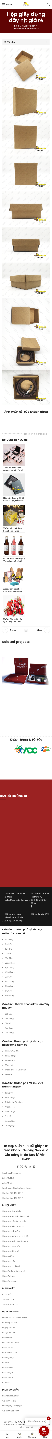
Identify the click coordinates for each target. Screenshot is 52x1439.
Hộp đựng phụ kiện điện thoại (15, 1216)
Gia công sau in (9, 1400)
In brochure (7, 1377)
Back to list (26, 630)
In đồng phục (8, 1357)
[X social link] (21, 1166)
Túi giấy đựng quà (10, 1304)
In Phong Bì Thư (9, 1322)
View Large (47, 648)
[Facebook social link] (17, 1166)
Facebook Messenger (12, 1173)
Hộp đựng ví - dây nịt (11, 1266)
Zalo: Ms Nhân (8, 1178)
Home (16, 26)
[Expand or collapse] (46, 42)
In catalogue (7, 1372)
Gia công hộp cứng (10, 1410)
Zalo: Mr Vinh (8, 1183)
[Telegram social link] (34, 1166)
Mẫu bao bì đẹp (28, 26)
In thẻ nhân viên (9, 1352)
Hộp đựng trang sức (11, 1246)
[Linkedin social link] (30, 1166)
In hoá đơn (7, 1337)
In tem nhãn (7, 1367)
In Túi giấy (7, 1294)
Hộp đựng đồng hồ (10, 1251)
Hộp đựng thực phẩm (11, 1211)
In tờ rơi (6, 1382)
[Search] (48, 4)
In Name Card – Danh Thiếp (14, 1317)
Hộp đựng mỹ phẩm (11, 1231)
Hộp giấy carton (9, 1281)
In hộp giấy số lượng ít (12, 1405)
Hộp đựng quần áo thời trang (15, 1241)
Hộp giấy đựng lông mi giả (13, 1271)
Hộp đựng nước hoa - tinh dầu (15, 1236)
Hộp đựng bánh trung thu (13, 1226)
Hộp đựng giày (8, 1261)
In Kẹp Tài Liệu (8, 1332)
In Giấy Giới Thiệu (10, 1342)
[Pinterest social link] (26, 1166)
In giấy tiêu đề (8, 1327)
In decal (5, 1362)
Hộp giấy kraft (8, 1276)
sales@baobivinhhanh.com (19, 1188)
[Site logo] (26, 4)
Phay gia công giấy (10, 1395)
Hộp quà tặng (8, 1256)
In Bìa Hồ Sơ (7, 1347)
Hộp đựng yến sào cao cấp (14, 1221)
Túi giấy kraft (8, 1299)
